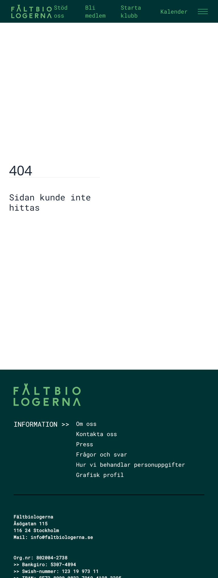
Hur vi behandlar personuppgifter (130, 464)
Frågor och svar (101, 454)
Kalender (174, 11)
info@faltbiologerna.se (62, 537)
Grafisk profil (100, 474)
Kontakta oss (96, 433)
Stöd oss (61, 11)
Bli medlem (95, 11)
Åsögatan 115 (31, 523)
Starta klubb (131, 11)
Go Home (23, 225)
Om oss (86, 423)
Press (84, 444)
